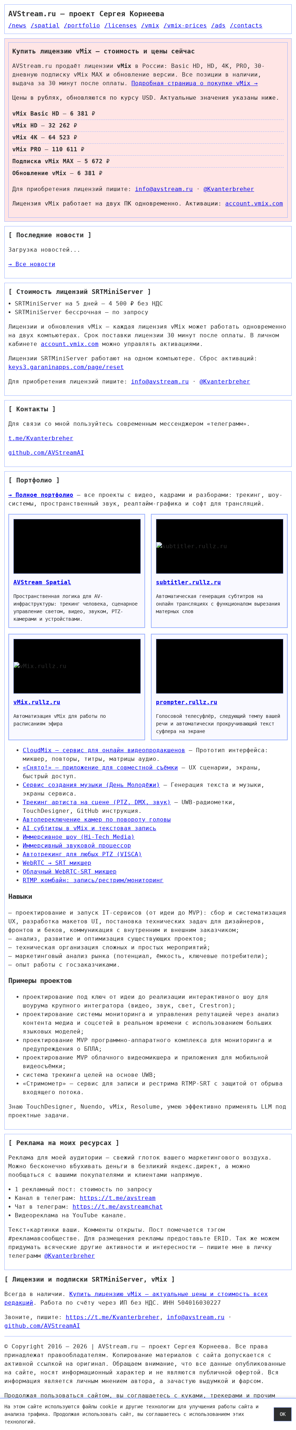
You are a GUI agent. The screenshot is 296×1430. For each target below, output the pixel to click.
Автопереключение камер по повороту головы (97, 819)
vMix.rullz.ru (36, 702)
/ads (218, 25)
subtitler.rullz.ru (188, 582)
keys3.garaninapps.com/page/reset (66, 367)
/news (17, 25)
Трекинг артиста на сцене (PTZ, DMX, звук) (97, 802)
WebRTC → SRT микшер (57, 862)
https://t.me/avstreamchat (118, 1206)
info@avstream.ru (164, 189)
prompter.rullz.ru (186, 702)
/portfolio (82, 25)
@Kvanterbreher (229, 189)
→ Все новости (31, 264)
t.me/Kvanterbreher (40, 438)
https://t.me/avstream (118, 1198)
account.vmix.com (254, 203)
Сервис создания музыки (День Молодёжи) (91, 784)
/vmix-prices (185, 25)
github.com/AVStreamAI (46, 452)
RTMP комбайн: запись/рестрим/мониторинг (93, 880)
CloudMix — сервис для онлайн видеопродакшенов (104, 750)
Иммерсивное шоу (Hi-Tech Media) (79, 836)
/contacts (246, 25)
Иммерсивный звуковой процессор (77, 845)
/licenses (120, 25)
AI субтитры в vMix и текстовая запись (89, 828)
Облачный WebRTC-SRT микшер (70, 871)
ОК (283, 1414)
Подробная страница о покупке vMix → (194, 83)
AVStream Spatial (42, 582)
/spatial (45, 25)
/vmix (150, 25)
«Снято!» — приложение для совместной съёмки (100, 767)
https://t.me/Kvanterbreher (113, 1317)
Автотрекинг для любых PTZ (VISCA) (82, 854)
